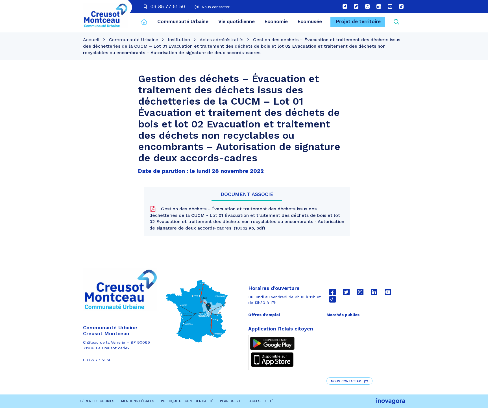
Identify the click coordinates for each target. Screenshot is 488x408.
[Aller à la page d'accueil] (144, 22)
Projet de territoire (358, 21)
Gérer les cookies (97, 401)
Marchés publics (343, 314)
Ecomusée (310, 21)
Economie (276, 21)
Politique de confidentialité (187, 401)
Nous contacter (346, 381)
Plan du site (231, 401)
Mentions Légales (137, 401)
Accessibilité (261, 401)
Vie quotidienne (236, 21)
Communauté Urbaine (182, 21)
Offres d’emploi (264, 314)
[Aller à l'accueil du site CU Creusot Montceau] (105, 15)
